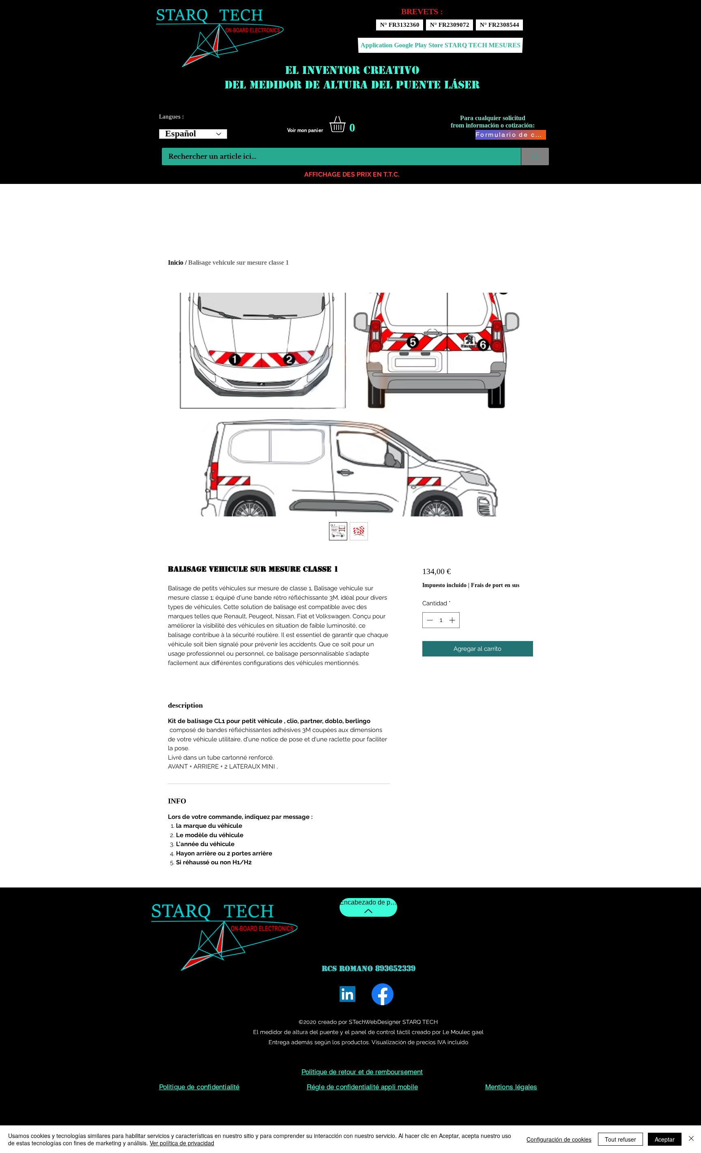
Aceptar (665, 1139)
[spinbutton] (440, 620)
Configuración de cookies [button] (559, 1139)
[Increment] (452, 620)
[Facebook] (382, 994)
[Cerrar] (691, 1139)
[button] (346, 124)
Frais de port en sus (495, 585)
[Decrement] (429, 620)
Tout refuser (620, 1139)
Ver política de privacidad (182, 1143)
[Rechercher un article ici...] (535, 156)
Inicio (175, 262)
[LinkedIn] (347, 994)
